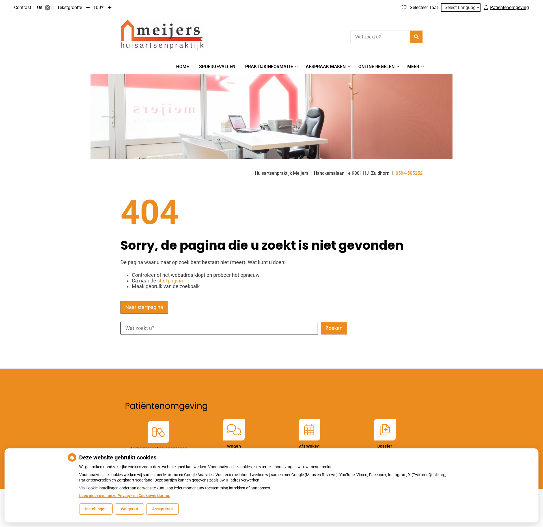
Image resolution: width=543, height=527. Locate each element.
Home (182, 66)
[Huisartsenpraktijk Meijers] (162, 36)
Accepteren (162, 509)
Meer (413, 66)
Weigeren (129, 509)
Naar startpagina (144, 307)
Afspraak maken (326, 66)
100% (98, 7)
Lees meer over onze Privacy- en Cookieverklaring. (124, 495)
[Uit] (49, 8)
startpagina (170, 281)
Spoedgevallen (217, 66)
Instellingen (96, 509)
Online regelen (376, 66)
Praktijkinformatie (269, 66)
